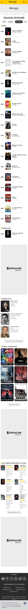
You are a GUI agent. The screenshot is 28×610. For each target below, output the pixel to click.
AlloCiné (5, 587)
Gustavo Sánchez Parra (16, 313)
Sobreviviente (16, 218)
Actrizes (10, 14)
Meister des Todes (17, 114)
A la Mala (14, 134)
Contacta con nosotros (20, 596)
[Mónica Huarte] (5, 306)
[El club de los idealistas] (8, 73)
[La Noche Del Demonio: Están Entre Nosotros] (16, 497)
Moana (21, 479)
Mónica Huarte (14, 301)
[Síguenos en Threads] (25, 578)
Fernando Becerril (15, 326)
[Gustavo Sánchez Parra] (5, 319)
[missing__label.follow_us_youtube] (3, 578)
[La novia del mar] (8, 208)
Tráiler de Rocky (20, 399)
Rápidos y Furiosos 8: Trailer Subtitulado (21, 364)
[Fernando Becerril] (5, 332)
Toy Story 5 (9, 465)
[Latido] (8, 42)
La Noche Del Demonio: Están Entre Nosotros (23, 496)
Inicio (3, 14)
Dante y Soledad (17, 30)
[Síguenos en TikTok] (20, 578)
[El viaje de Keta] (8, 104)
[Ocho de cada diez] (8, 83)
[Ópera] (8, 198)
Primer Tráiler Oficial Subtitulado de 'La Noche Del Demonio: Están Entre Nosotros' (7, 399)
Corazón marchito (17, 186)
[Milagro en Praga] (8, 146)
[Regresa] (8, 167)
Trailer (7, 476)
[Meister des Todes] (8, 115)
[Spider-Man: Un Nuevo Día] (16, 468)
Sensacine (12, 591)
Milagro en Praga (17, 145)
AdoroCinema (19, 589)
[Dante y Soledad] (8, 31)
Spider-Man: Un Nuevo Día (23, 466)
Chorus (14, 124)
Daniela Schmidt (16, 14)
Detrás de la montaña (18, 93)
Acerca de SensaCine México (8, 596)
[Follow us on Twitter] (12, 578)
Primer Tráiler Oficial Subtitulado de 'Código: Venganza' (7, 382)
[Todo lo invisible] (8, 52)
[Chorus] (8, 125)
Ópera (14, 197)
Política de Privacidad (14, 598)
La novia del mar (17, 207)
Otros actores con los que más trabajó (14, 341)
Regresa (14, 166)
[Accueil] (12, 2)
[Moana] (16, 482)
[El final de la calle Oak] (3, 497)
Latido (14, 41)
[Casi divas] (8, 177)
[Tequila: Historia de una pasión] (8, 156)
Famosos (6, 14)
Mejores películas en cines (14, 512)
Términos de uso (5, 598)
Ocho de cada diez (17, 82)
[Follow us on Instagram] (16, 578)
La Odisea (8, 479)
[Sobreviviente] (8, 219)
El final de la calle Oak (9, 495)
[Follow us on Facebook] (8, 578)
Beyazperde (6, 589)
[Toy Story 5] (3, 468)
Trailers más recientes (14, 404)
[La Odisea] (3, 482)
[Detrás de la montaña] (8, 94)
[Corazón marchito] (8, 187)
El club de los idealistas (19, 72)
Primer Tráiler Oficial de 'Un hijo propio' (21, 382)
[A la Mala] (8, 135)
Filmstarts (18, 587)
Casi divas (15, 176)
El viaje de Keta (16, 103)
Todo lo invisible (17, 51)
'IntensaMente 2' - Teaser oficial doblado (7, 364)
